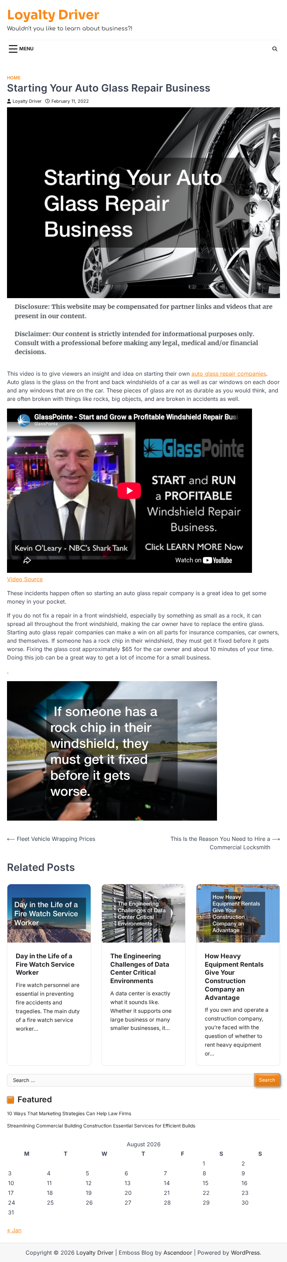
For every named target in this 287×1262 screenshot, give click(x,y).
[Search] (275, 49)
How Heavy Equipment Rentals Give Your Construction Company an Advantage (234, 976)
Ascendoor (177, 1252)
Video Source (25, 579)
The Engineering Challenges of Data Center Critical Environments (139, 968)
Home (14, 77)
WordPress (245, 1252)
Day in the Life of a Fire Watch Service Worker (45, 964)
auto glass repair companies (228, 373)
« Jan (14, 1230)
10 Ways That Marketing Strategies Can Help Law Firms (69, 1113)
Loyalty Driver (53, 15)
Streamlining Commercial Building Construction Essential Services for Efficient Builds (101, 1125)
